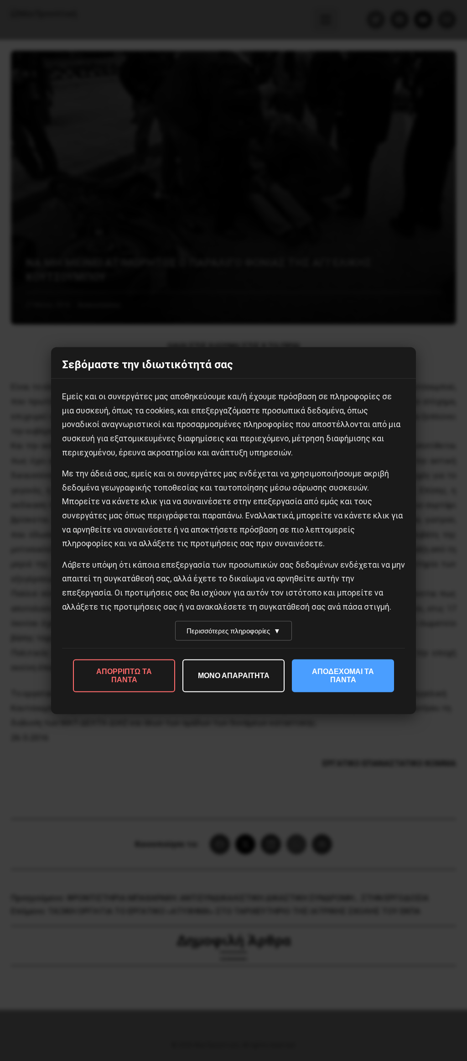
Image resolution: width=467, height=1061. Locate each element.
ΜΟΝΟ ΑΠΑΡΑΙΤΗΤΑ (234, 675)
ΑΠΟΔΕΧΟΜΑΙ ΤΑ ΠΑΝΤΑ (343, 676)
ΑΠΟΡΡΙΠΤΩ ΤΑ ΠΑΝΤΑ (124, 676)
